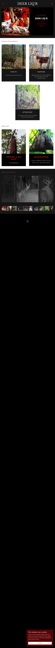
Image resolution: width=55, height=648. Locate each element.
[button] (5, 3)
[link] (27, 4)
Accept (40, 643)
